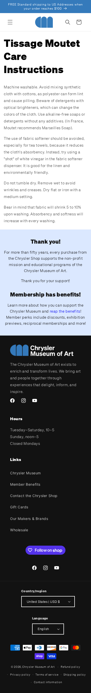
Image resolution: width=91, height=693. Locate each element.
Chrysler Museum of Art (38, 667)
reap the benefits (65, 311)
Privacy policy (20, 674)
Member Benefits (25, 484)
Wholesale (19, 530)
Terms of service (46, 674)
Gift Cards (19, 507)
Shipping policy (74, 674)
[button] (10, 22)
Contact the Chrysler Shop (34, 495)
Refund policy (70, 667)
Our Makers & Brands (29, 518)
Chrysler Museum (25, 473)
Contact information (48, 682)
